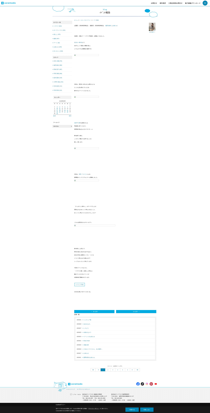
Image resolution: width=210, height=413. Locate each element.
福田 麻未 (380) (58, 65)
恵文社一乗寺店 (78, 42)
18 (59, 110)
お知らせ (115, 25)
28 (67, 111)
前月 (54, 116)
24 (57, 111)
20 (65, 110)
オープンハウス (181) (59, 30)
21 (67, 110)
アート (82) (57, 42)
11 (59, 108)
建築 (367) (56, 38)
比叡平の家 (77, 122)
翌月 (70, 116)
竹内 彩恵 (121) (58, 86)
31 (57, 113)
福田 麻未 (108, 25)
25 (59, 111)
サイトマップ (71, 389)
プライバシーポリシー (84, 389)
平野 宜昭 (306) (58, 73)
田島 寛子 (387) (58, 69)
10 (57, 108)
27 (65, 111)
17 (57, 110)
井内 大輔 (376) (58, 61)
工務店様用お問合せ (175, 3)
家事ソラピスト (83, 174)
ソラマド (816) (58, 26)
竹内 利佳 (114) (58, 90)
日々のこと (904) (58, 51)
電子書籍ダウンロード (193, 3)
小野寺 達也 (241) (58, 82)
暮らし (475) (57, 34)
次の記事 (135, 311)
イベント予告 (80, 284)
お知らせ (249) (58, 47)
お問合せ (154, 3)
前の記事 (95, 311)
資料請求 (163, 3)
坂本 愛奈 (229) (58, 77)
